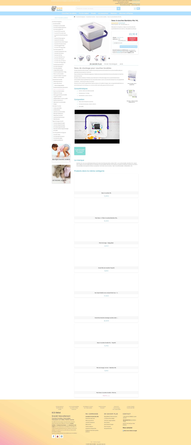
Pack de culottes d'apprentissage (60, 128)
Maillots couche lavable (58, 77)
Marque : (115, 37)
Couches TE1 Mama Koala (60, 43)
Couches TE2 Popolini (59, 58)
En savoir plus (96, 64)
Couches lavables (69, 13)
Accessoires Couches (57, 79)
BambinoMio (81, 70)
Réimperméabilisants (58, 113)
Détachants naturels (58, 115)
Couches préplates (57, 68)
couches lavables (114, 70)
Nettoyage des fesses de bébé (60, 94)
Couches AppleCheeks (59, 45)
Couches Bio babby (57, 138)
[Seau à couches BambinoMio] (81, 58)
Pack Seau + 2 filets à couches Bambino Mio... (106, 218)
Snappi (55, 104)
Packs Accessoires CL (58, 100)
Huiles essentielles (57, 108)
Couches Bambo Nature (58, 136)
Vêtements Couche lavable (59, 102)
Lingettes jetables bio (58, 140)
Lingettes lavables (57, 96)
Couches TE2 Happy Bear (60, 62)
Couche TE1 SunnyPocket (60, 33)
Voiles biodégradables (59, 85)
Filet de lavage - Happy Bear (106, 243)
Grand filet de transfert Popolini (106, 268)
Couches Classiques (57, 66)
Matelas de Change (57, 93)
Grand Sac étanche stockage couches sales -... (106, 317)
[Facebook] (53, 436)
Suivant (109, 58)
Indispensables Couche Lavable (60, 98)
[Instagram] (61, 436)
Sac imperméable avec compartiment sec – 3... (106, 292)
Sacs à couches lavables (58, 91)
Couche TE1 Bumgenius (59, 38)
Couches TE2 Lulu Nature (60, 60)
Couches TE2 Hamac (59, 53)
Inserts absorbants (57, 83)
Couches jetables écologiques (59, 132)
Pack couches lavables (58, 73)
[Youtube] (57, 436)
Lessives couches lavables (59, 111)
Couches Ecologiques (57, 21)
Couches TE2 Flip (58, 55)
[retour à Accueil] (74, 16)
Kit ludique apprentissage (59, 126)
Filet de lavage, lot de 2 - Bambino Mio (106, 367)
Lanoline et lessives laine (58, 117)
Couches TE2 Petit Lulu (59, 57)
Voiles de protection (57, 81)
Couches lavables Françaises (59, 75)
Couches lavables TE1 (58, 29)
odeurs (99, 79)
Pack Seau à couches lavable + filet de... (106, 392)
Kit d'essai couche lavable (59, 25)
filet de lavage (103, 77)
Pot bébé (55, 130)
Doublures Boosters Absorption (60, 87)
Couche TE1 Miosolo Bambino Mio (61, 35)
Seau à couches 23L (106, 193)
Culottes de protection (58, 64)
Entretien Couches (57, 106)
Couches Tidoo (56, 134)
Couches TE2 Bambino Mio (60, 51)
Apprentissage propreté (58, 121)
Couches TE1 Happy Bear (59, 47)
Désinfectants (56, 119)
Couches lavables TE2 (58, 49)
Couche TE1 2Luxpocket (59, 31)
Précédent (75, 58)
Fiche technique (110, 64)
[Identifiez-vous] (135, 8)
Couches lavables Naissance (59, 27)
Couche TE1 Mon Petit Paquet (61, 42)
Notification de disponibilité (128, 46)
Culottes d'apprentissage (59, 123)
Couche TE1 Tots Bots (59, 40)
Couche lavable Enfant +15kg (59, 72)
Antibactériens (56, 109)
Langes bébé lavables (58, 70)
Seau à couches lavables (58, 89)
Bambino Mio (120, 37)
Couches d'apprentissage (59, 125)
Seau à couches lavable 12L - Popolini (106, 342)
